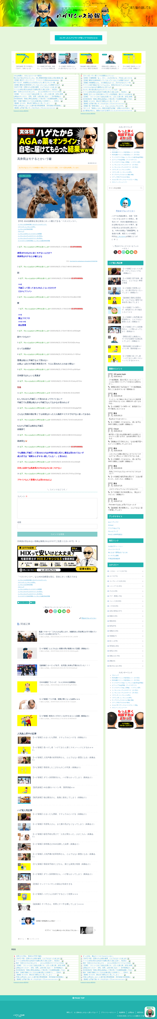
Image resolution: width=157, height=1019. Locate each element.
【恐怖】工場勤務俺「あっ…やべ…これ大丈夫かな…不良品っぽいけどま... (108, 78)
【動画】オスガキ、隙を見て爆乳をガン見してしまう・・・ (34, 103)
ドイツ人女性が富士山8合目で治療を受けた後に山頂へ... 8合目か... (36, 89)
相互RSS (140, 1012)
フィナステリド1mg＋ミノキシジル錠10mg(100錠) (127, 157)
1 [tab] (75, 74)
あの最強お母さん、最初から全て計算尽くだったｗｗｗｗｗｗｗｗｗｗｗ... (108, 110)
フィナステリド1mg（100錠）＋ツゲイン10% (126, 162)
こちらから (121, 236)
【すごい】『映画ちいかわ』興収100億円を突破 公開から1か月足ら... (107, 108)
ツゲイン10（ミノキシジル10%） (122, 172)
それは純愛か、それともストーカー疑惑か (28, 75)
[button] (141, 188)
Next (144, 62)
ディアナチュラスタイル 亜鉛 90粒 (123, 174)
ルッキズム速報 (113, 555)
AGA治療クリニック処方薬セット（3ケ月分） (126, 154)
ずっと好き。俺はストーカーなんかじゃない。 (98, 956)
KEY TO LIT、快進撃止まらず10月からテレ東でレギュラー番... (35, 82)
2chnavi (110, 525)
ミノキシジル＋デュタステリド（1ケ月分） (125, 164)
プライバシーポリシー (108, 1012)
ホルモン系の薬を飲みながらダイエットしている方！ (101, 89)
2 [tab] (78, 74)
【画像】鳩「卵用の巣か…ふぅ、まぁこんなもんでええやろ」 (104, 106)
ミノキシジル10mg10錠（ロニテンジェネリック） (32, 224)
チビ (33, 602)
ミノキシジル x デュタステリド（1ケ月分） (30, 236)
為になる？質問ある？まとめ (118, 552)
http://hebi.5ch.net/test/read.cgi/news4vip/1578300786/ (83, 261)
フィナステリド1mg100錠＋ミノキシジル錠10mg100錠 (34, 240)
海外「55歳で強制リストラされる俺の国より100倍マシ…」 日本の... (37, 101)
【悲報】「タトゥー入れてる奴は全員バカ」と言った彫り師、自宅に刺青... (39, 94)
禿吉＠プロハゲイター (125, 211)
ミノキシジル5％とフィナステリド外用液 (30, 233)
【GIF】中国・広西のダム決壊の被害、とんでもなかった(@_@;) (35, 87)
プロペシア (21, 231)
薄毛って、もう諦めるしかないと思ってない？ (82, 1012)
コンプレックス (24, 602)
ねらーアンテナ (113, 522)
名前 (19, 522)
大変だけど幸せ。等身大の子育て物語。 (29, 956)
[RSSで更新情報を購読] (68, 611)
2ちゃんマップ (113, 531)
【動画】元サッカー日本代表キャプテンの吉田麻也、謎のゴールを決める (107, 94)
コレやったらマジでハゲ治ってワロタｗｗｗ (78, 38)
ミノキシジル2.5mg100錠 (25, 229)
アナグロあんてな (114, 528)
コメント (22, 496)
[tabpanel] (25, 61)
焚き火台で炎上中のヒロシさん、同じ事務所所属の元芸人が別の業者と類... (39, 78)
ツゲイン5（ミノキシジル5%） (27, 227)
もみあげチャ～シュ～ (115, 546)
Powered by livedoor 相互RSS (21, 110)
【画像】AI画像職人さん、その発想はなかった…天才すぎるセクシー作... (107, 82)
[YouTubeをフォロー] (51, 611)
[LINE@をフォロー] (59, 611)
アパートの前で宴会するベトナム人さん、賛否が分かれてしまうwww (106, 85)
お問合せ (131, 1012)
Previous (13, 62)
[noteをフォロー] (55, 611)
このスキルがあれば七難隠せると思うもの (97, 87)
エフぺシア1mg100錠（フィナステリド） (125, 159)
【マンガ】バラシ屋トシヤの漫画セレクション (98, 75)
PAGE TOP (79, 998)
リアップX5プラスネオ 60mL (121, 177)
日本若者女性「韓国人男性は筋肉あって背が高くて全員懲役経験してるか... (39, 98)
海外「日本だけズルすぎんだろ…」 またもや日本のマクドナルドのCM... (38, 92)
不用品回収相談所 (114, 558)
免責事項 (122, 1012)
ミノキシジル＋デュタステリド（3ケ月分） (125, 167)
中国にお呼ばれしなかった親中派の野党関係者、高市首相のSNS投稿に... (38, 105)
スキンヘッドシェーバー (119, 182)
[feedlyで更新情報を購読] (64, 611)
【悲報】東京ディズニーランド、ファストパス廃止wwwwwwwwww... (37, 80)
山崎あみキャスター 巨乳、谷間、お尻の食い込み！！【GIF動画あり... (38, 96)
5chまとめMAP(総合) (115, 534)
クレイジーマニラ (114, 549)
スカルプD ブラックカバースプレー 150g (124, 179)
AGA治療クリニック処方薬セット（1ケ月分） (126, 152)
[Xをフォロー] (46, 611)
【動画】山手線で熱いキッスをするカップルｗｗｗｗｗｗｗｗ (35, 108)
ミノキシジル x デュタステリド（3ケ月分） (30, 238)
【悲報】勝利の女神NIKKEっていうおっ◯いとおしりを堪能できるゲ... (37, 85)
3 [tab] (82, 74)
